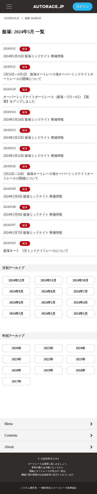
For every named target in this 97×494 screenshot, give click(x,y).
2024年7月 (81, 291)
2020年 (16, 370)
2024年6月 (16, 302)
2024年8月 (48, 291)
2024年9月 (16, 291)
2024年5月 (48, 302)
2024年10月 (80, 280)
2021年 (80, 359)
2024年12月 (16, 280)
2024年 (80, 348)
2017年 (16, 381)
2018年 (80, 370)
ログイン (82, 6)
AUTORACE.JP (11, 18)
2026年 (16, 348)
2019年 (48, 370)
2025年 (48, 348)
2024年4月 (81, 302)
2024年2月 (48, 313)
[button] (9, 6)
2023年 (16, 359)
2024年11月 (48, 280)
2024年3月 (16, 313)
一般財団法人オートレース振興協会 (57, 488)
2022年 (48, 359)
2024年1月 (81, 313)
